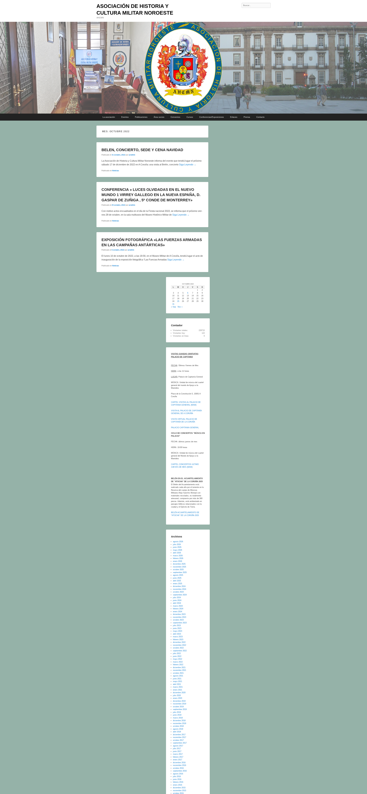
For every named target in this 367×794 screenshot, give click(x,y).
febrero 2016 (178, 782)
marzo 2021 (178, 687)
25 (178, 301)
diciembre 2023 (179, 614)
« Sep (173, 307)
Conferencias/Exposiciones (211, 117)
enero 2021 (177, 690)
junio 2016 (177, 779)
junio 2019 (177, 715)
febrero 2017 (178, 757)
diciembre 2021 (179, 667)
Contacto (260, 117)
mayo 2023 (177, 631)
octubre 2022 (178, 648)
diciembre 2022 (179, 642)
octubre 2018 (178, 726)
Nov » (180, 307)
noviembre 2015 (179, 790)
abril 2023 (177, 634)
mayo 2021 (177, 681)
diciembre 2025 (179, 564)
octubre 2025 (178, 569)
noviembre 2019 (179, 704)
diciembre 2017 (179, 734)
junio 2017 (177, 751)
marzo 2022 (178, 662)
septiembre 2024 (180, 595)
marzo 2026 (178, 556)
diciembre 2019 (179, 701)
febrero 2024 (178, 609)
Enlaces (233, 117)
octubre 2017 (178, 740)
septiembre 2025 (180, 572)
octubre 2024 (178, 592)
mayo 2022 (177, 659)
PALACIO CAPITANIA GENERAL (185, 427)
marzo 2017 (178, 754)
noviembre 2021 (179, 670)
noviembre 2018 (179, 723)
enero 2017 (177, 760)
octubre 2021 (178, 673)
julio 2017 (177, 748)
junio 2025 (177, 578)
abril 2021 (177, 684)
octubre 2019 (178, 707)
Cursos (190, 117)
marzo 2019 (178, 718)
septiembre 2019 (180, 709)
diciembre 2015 (179, 788)
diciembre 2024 (179, 586)
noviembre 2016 (179, 765)
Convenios (175, 117)
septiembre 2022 (180, 651)
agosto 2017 (178, 746)
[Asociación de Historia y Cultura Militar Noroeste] (183, 68)
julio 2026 (177, 544)
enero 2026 (177, 561)
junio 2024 (177, 600)
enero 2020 (177, 698)
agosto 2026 (178, 541)
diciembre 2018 (179, 720)
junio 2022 (177, 656)
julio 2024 (177, 597)
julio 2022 (177, 653)
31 (173, 304)
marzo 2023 (178, 637)
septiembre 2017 (180, 743)
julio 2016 (177, 776)
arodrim (132, 155)
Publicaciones (141, 117)
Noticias (115, 171)
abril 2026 (177, 553)
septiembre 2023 (180, 623)
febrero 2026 (178, 558)
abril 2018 (177, 732)
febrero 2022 (178, 665)
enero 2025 (177, 583)
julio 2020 (177, 695)
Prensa (247, 117)
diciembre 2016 (179, 762)
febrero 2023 (178, 639)
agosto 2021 (178, 676)
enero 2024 (177, 611)
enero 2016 (177, 785)
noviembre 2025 (179, 567)
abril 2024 (177, 603)
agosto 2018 (178, 729)
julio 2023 (177, 625)
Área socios (159, 117)
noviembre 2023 (179, 617)
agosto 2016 (178, 774)
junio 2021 (177, 679)
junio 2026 (177, 547)
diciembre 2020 (179, 692)
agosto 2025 (178, 575)
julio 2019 (177, 712)
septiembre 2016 (180, 771)
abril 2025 (177, 581)
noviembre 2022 (179, 645)
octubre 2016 (178, 768)
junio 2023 (177, 628)
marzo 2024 (178, 606)
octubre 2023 (178, 620)
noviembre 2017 (179, 737)
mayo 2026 (177, 550)
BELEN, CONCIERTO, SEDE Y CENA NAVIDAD (142, 150)
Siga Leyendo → (187, 164)
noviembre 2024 (179, 589)
